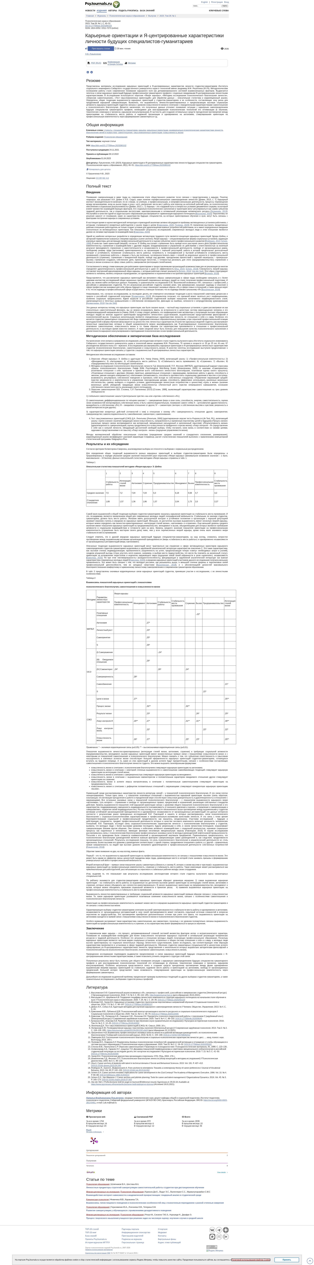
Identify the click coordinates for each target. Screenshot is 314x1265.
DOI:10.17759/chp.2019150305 (104, 1054)
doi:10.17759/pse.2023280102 (98, 26)
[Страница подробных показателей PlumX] (93, 1140)
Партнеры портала (130, 1229)
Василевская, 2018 (210, 290)
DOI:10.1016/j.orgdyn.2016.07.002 (117, 1080)
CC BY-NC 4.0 (102, 178)
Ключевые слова (219, 11)
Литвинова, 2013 (219, 211)
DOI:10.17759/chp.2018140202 (125, 1023)
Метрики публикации (94, 1132)
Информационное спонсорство (136, 1232)
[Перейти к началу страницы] (310, 1261)
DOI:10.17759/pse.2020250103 (171, 1000)
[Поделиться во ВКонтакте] (87, 72)
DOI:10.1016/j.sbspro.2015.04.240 (106, 1066)
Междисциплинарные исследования (102, 1192)
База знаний (147, 11)
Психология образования (97, 1184)
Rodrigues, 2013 (213, 241)
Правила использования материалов (99, 1250)
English (204, 2)
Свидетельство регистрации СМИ (97, 1253)
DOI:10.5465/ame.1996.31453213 (114, 1075)
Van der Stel (197, 271)
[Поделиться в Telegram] (91, 72)
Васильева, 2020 (203, 214)
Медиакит (162, 1232)
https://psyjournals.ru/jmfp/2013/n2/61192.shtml (127, 1030)
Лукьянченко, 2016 (95, 847)
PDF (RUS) (96, 63)
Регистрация (217, 2)
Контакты (162, 1236)
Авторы (112, 11)
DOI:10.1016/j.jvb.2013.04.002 (136, 1070)
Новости (90, 11)
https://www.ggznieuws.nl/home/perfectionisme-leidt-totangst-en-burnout (122, 1084)
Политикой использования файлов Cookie (251, 1260)
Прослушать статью (101, 49)
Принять (287, 1260)
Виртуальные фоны (167, 1239)
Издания (102, 11)
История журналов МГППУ (97, 1242)
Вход (226, 2)
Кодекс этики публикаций (169, 1242)
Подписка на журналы (132, 1239)
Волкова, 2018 (211, 273)
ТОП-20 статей (92, 1229)
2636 (226, 49)
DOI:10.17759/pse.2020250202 (198, 1044)
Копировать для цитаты (100, 169)
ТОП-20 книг (90, 1232)
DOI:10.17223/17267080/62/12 (176, 1035)
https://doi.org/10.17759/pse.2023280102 (108, 146)
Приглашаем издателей (132, 1236)
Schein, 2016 (192, 269)
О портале (162, 1229)
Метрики (132, 63)
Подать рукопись (128, 11)
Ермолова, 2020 (141, 232)
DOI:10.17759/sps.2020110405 (165, 1014)
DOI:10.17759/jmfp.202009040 (188, 1019)
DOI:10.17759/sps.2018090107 (138, 1004)
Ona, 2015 (179, 269)
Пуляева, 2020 (182, 225)
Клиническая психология (97, 1200)
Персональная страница (133, 1242)
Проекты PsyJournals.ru (96, 1239)
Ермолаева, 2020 (165, 225)
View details (221, 1172)
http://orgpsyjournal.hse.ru (161, 995)
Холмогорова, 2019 (141, 296)
